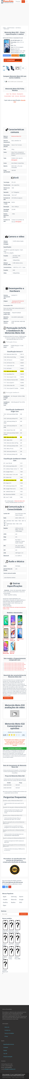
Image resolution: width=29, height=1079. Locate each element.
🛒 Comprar (10, 60)
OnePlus (5, 902)
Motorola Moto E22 (16, 136)
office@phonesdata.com (9, 1069)
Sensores (17, 96)
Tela (10, 94)
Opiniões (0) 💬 (15, 55)
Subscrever (23, 914)
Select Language (5, 1074)
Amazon (14, 160)
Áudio (13, 96)
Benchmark (22, 96)
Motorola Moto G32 (20, 501)
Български (21, 1075)
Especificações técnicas (8, 1044)
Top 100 (5, 1053)
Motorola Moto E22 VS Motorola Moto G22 (14, 663)
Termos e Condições (9, 1033)
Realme (13, 902)
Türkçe (11, 1075)
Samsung (13, 896)
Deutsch (23, 1074)
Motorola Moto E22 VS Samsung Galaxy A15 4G (15, 668)
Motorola (13, 899)
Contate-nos (7, 1030)
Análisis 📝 (22, 55)
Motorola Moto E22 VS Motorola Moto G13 (14, 667)
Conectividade (7, 96)
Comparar (5, 1047)
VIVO (20, 902)
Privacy (6, 1036)
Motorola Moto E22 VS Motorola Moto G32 (14, 665)
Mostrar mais (8, 698)
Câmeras (14, 94)
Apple (4, 896)
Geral (7, 94)
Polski (18, 1075)
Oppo (4, 905)
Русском (8, 1075)
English (16, 1074)
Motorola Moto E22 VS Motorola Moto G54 (14, 670)
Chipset (5, 1050)
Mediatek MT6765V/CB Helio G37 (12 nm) (17, 301)
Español (19, 1074)
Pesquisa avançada (7, 1056)
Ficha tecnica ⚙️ (7, 55)
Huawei (5, 899)
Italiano (14, 1075)
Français (4, 1075)
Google (21, 899)
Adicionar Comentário (14, 748)
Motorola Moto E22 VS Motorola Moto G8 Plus (15, 664)
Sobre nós (7, 1027)
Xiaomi (21, 896)
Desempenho (20, 94)
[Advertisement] (14, 15)
